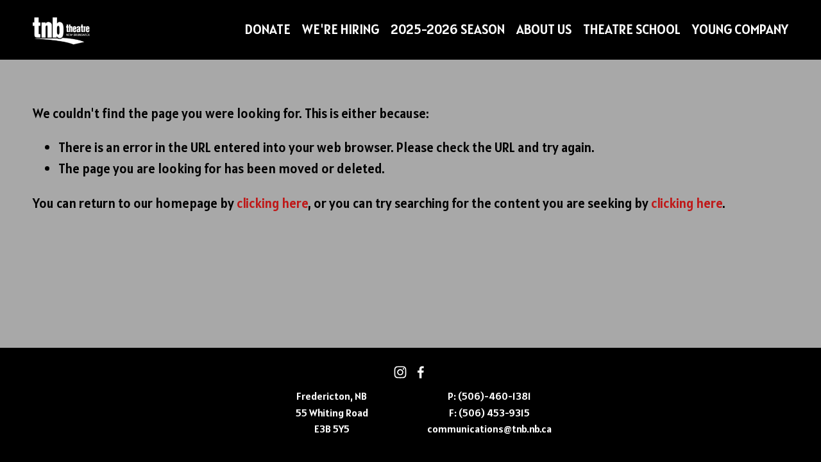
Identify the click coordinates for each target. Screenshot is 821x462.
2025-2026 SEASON (448, 29)
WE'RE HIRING (340, 29)
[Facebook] (420, 372)
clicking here (272, 203)
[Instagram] (400, 372)
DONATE (267, 29)
